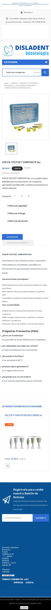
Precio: (8, 459)
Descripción (12, 237)
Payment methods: (6, 570)
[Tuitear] (21, 196)
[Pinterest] (28, 196)
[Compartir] (15, 196)
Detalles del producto (18, 243)
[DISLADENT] (25, 4)
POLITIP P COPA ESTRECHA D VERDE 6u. (23, 415)
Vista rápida (25, 439)
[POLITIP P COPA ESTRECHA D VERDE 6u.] (8, 466)
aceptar (24, 608)
